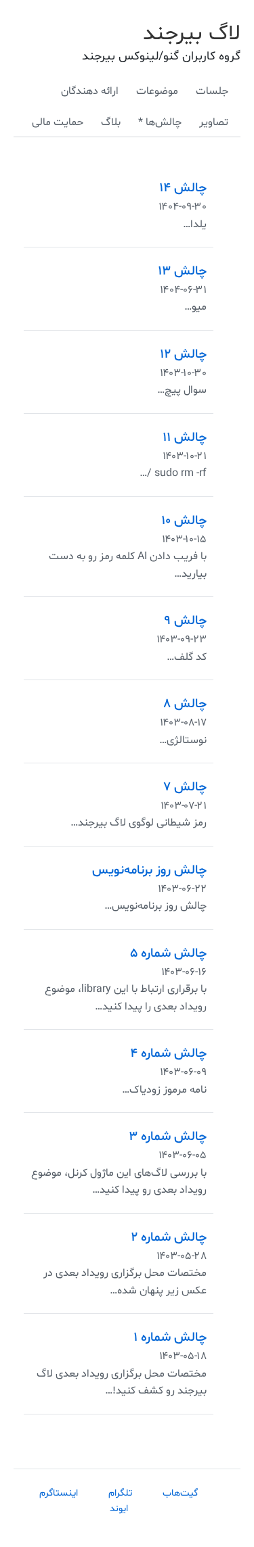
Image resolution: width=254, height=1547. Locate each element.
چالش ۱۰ (184, 520)
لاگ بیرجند (191, 34)
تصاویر (213, 122)
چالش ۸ (185, 704)
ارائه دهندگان (90, 91)
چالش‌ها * (160, 122)
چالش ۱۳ (182, 271)
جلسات (212, 91)
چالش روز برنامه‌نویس (149, 870)
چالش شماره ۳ (168, 1136)
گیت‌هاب (180, 1493)
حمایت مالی (57, 122)
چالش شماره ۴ (168, 1053)
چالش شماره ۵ (168, 953)
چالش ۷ (185, 787)
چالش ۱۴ (183, 188)
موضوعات (157, 91)
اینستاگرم (58, 1493)
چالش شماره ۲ (169, 1237)
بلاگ (111, 122)
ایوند (119, 1508)
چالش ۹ (185, 620)
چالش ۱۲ (183, 354)
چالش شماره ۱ (170, 1337)
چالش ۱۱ (185, 437)
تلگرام (120, 1493)
